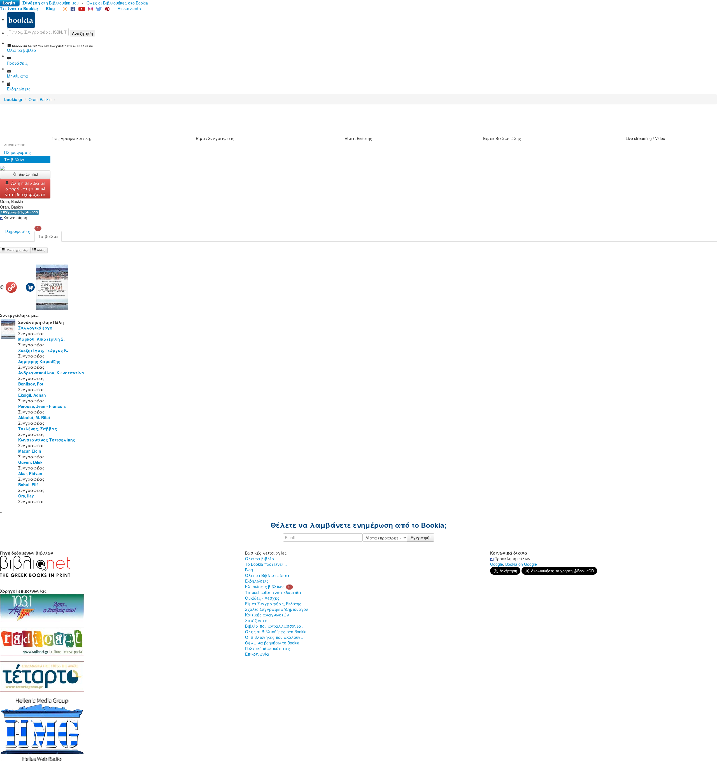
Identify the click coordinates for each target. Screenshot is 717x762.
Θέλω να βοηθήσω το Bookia (272, 643)
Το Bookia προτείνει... (266, 564)
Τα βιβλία (14, 159)
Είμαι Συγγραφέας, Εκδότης (273, 603)
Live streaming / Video (645, 138)
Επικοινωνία (129, 8)
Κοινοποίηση (15, 217)
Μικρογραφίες (17, 250)
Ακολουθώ (28, 174)
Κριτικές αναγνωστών (267, 615)
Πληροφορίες (17, 152)
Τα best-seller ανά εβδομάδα (273, 592)
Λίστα (41, 250)
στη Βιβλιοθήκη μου (50, 3)
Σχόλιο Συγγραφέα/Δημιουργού (276, 609)
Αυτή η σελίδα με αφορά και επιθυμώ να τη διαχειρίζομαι (25, 188)
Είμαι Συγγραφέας (215, 138)
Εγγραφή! (420, 537)
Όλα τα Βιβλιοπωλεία (267, 575)
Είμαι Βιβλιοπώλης (502, 138)
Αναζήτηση (82, 33)
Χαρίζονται (256, 620)
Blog (249, 569)
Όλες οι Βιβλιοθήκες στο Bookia (117, 3)
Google (496, 564)
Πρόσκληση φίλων (511, 558)
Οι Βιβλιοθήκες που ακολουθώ (274, 637)
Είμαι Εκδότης (358, 138)
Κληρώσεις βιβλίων (264, 586)
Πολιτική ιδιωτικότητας (267, 648)
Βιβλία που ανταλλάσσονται (274, 626)
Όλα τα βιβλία (259, 558)
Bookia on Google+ (522, 564)
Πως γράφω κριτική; (71, 138)
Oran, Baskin (40, 99)
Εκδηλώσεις (257, 581)
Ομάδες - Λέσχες (262, 598)
